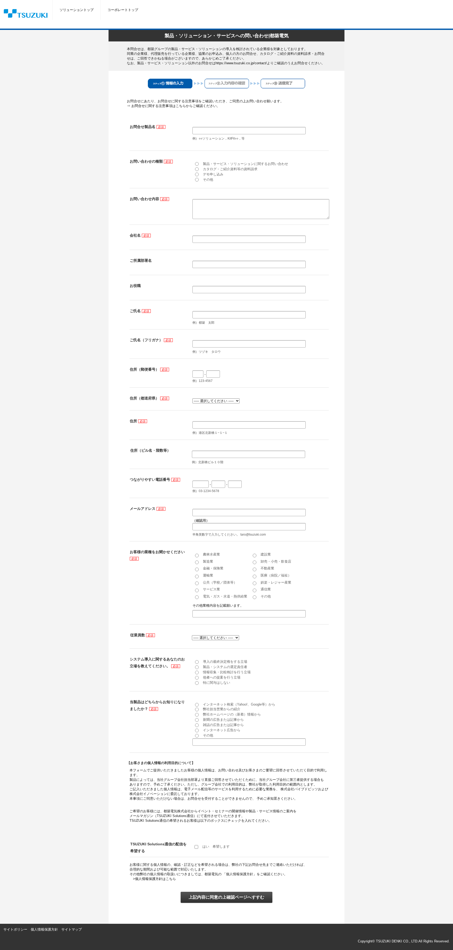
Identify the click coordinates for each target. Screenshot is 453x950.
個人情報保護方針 (44, 929)
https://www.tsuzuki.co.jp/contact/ (241, 63)
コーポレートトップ (122, 10)
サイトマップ (71, 929)
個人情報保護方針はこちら (155, 879)
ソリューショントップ (77, 10)
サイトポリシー (15, 929)
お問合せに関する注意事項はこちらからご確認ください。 (175, 106)
